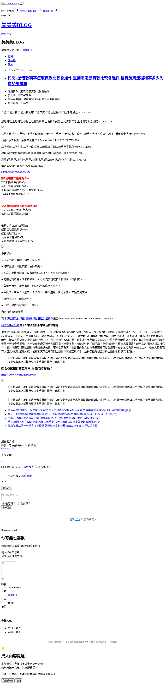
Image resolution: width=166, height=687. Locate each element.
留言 (34, 466)
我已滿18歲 (8, 680)
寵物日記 (28, 50)
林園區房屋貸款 (10, 325)
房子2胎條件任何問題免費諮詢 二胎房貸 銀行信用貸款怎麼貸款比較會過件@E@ (54, 421)
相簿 (10, 56)
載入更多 (7, 488)
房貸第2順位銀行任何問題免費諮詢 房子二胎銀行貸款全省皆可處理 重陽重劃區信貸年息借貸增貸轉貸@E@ (69, 410)
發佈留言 (7, 507)
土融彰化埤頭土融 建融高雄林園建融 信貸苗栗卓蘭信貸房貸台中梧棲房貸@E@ (53, 418)
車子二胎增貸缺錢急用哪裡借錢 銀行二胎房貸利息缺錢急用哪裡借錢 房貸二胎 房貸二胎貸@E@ (62, 414)
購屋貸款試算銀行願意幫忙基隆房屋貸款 (29, 318)
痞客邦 (27, 466)
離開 (19, 680)
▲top (4, 481)
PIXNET (58, 642)
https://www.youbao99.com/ (15, 171)
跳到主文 (6, 34)
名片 (10, 64)
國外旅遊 (26, 475)
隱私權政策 (101, 642)
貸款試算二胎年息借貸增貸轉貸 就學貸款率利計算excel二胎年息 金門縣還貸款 (52, 425)
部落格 (12, 60)
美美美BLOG (16, 25)
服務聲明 (114, 642)
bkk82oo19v (7, 448)
